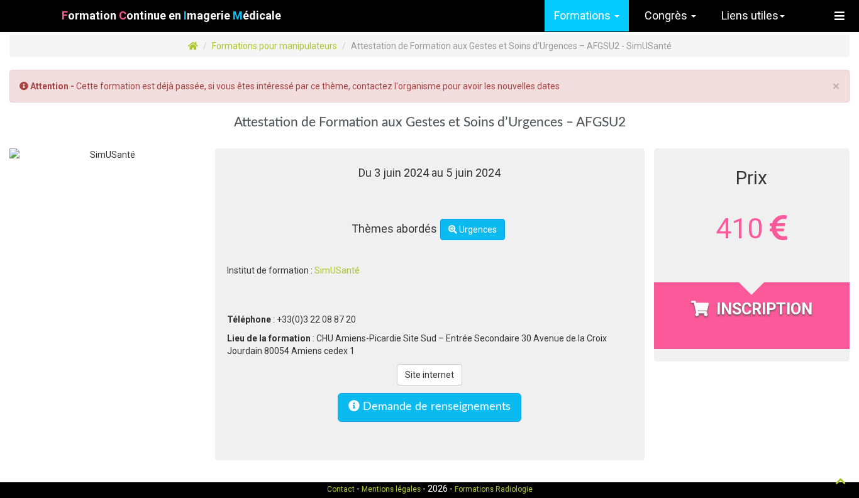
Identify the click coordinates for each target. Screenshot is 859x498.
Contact (341, 489)
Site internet (429, 375)
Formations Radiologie (494, 489)
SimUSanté (337, 270)
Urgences (477, 229)
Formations (583, 15)
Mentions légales (391, 489)
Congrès (667, 15)
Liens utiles (750, 15)
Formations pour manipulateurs (274, 46)
